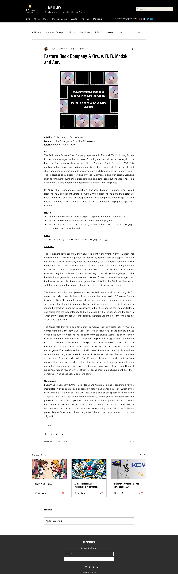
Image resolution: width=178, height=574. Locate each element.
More (110, 32)
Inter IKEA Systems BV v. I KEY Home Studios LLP (126, 485)
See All (143, 455)
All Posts (36, 32)
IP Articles (85, 32)
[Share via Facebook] (45, 434)
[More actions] (132, 48)
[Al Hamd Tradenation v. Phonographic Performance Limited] (89, 469)
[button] (121, 32)
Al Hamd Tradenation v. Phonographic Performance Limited (85, 485)
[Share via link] (63, 434)
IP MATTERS (52, 7)
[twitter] (148, 19)
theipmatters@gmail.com (126, 19)
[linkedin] (151, 19)
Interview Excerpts (55, 32)
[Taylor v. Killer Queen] (49, 469)
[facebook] (144, 19)
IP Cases (48, 426)
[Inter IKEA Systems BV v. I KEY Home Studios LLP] (128, 469)
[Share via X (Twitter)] (51, 434)
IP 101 (72, 32)
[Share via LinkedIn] (57, 434)
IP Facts (99, 32)
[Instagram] (140, 19)
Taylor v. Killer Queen (44, 483)
